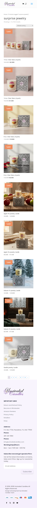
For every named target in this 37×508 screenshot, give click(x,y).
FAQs (5, 421)
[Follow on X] (10, 502)
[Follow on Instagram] (13, 502)
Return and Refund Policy (13, 405)
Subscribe (27, 471)
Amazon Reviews (10, 411)
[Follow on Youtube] (17, 502)
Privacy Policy (8, 415)
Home (5, 14)
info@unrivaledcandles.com (14, 442)
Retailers (7, 418)
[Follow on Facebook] (6, 502)
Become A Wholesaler (12, 408)
